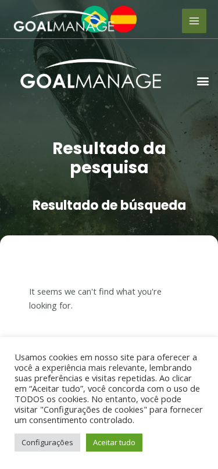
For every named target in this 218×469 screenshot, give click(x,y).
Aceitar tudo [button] (114, 442)
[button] (202, 80)
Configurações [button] (47, 442)
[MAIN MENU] (194, 21)
